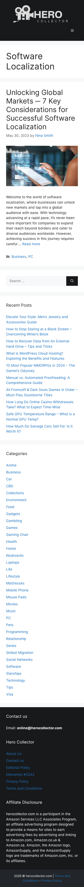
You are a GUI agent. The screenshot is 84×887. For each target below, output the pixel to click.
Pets (9, 625)
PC (30, 257)
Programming (17, 632)
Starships (13, 673)
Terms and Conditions (24, 788)
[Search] (72, 281)
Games (12, 528)
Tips (9, 687)
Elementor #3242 (20, 774)
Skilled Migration (19, 653)
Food (10, 507)
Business (19, 257)
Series (11, 646)
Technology (15, 680)
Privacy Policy (17, 781)
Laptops (12, 562)
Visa (9, 694)
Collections (15, 493)
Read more (31, 244)
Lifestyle (13, 576)
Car (9, 479)
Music (11, 611)
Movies (12, 604)
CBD (9, 486)
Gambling (14, 521)
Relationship (16, 639)
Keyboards (15, 555)
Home (11, 548)
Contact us (15, 761)
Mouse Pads (16, 597)
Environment (16, 500)
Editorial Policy (18, 768)
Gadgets (13, 514)
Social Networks (19, 660)
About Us (14, 754)
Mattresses (15, 583)
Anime (11, 465)
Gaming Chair (17, 535)
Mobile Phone (17, 590)
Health (11, 542)
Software (13, 666)
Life (9, 569)
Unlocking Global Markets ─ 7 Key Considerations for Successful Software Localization (40, 109)
